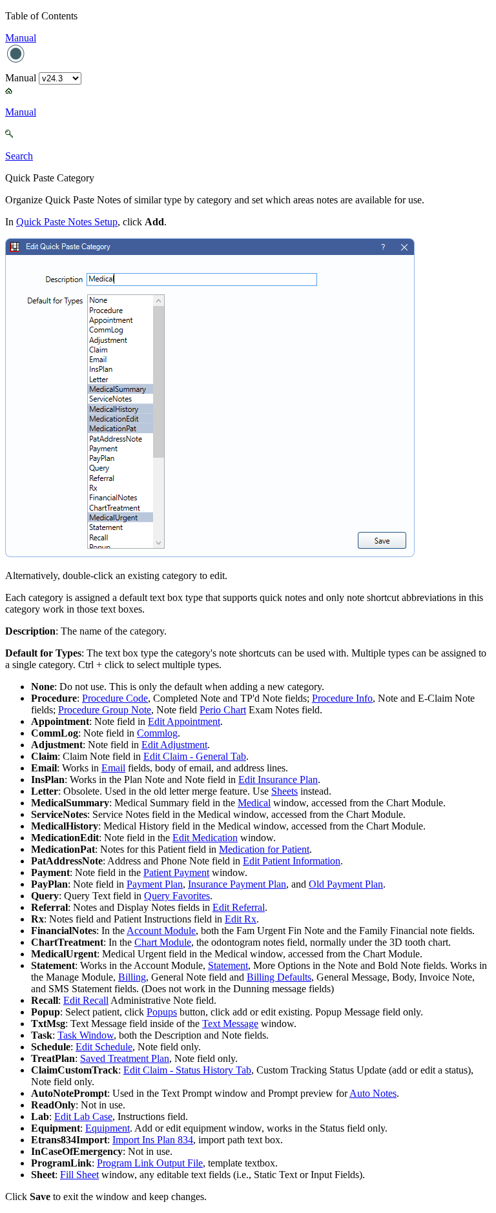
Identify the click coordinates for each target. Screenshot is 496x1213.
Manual (20, 37)
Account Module (161, 930)
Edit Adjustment (174, 744)
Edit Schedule (104, 1046)
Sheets (284, 791)
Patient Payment (176, 872)
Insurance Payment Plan (237, 884)
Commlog (157, 733)
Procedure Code (115, 698)
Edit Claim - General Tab (194, 756)
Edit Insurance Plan (278, 779)
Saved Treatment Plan (124, 1058)
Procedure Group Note (104, 709)
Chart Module (162, 942)
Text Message (230, 1023)
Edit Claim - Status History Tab (187, 1070)
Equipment (107, 1128)
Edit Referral (238, 907)
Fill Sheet (79, 1174)
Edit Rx (240, 918)
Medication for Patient (264, 849)
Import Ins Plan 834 (152, 1139)
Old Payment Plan (346, 884)
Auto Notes (373, 1093)
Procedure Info (342, 698)
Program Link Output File (150, 1162)
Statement (228, 965)
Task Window (85, 1035)
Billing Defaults (279, 977)
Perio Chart (223, 709)
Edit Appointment (184, 721)
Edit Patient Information (291, 860)
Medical (254, 802)
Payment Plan (155, 884)
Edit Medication (205, 837)
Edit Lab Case (83, 1116)
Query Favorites (177, 895)
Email (113, 767)
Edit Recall (85, 1000)
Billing (132, 977)
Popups (162, 1011)
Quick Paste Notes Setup (67, 221)
